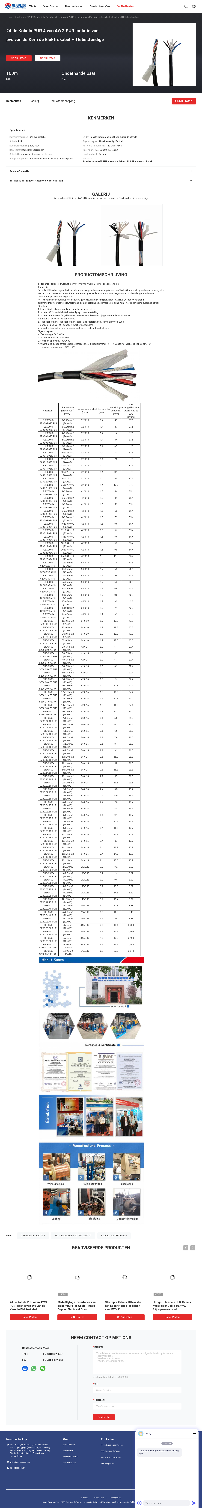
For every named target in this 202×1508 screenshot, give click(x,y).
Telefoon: (99, 1400)
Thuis (9, 17)
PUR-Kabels (34, 17)
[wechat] (42, 1368)
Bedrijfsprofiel (69, 1445)
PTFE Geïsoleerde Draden (112, 1445)
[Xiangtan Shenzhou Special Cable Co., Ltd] (16, 5)
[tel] (51, 1368)
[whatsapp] (34, 1368)
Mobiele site (99, 1498)
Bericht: (98, 1347)
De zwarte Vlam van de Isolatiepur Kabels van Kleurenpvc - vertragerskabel (172, 1305)
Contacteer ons (69, 1463)
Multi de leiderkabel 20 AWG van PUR (73, 1235)
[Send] (194, 1502)
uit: (96, 1384)
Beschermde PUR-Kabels (114, 1235)
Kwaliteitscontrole (70, 1457)
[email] (25, 1368)
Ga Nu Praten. (19, 58)
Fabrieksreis (68, 1451)
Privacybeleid (115, 1498)
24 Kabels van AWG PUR (33, 1235)
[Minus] (194, 1433)
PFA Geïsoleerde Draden (111, 1458)
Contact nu (104, 1417)
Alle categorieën (108, 1464)
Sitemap (84, 1498)
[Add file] (139, 1502)
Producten (20, 17)
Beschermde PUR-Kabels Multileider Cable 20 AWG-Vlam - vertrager (27, 1305)
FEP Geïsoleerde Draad (110, 1451)
